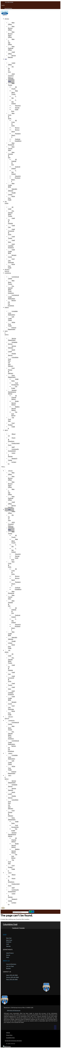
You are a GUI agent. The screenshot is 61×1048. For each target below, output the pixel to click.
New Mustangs (11, 144)
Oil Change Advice (14, 397)
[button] (3, 467)
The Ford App (11, 419)
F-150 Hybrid (14, 101)
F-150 (14, 97)
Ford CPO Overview (11, 260)
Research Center (12, 459)
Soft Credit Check (11, 318)
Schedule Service (12, 343)
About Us (11, 435)
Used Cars (11, 226)
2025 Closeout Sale (11, 75)
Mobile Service (12, 354)
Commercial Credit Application (13, 296)
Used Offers (11, 53)
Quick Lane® (11, 350)
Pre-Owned (6, 202)
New (6, 59)
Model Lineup (12, 193)
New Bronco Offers (11, 28)
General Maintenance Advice (12, 392)
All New (10, 80)
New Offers (11, 23)
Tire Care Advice (14, 413)
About (6, 430)
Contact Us (12, 463)
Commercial (8, 273)
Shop (4, 934)
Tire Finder (14, 387)
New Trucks (11, 84)
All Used (10, 208)
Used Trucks (11, 237)
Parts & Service (6, 333)
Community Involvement (13, 450)
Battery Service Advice (16, 408)
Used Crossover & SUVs (11, 231)
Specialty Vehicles (12, 190)
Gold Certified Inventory (11, 245)
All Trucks (14, 88)
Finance (7, 307)
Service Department (12, 339)
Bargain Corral (12, 256)
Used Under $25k (11, 251)
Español (3, 5)
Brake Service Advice (15, 403)
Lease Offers (11, 63)
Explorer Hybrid (16, 167)
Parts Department (11, 376)
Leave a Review (11, 454)
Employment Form (14, 444)
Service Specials (12, 56)
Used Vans (11, 241)
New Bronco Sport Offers (11, 34)
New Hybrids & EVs (11, 154)
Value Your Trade (11, 198)
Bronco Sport (15, 130)
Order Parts (15, 380)
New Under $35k (11, 185)
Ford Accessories (15, 383)
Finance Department (12, 328)
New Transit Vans (11, 148)
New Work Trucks (15, 92)
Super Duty (14, 110)
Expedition (18, 141)
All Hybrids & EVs (14, 162)
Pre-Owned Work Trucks (11, 213)
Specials (7, 19)
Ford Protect (11, 424)
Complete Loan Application (13, 313)
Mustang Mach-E (16, 135)
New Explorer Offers (11, 48)
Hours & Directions (11, 439)
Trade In (11, 427)
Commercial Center (13, 277)
